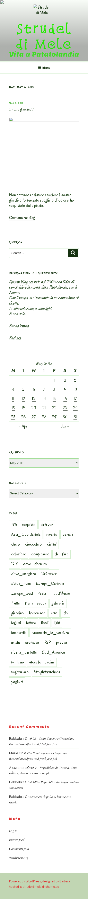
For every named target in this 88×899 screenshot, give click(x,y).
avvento (51, 534)
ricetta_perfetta (24, 652)
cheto (15, 544)
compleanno (40, 554)
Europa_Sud (22, 593)
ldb (65, 613)
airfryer (47, 524)
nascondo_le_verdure (50, 632)
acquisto (28, 524)
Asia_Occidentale (26, 534)
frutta (15, 603)
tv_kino (17, 662)
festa (42, 593)
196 (14, 524)
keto (54, 613)
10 (75, 389)
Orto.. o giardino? (21, 109)
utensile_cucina (41, 662)
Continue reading (22, 217)
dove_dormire (35, 564)
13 (34, 399)
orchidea (32, 642)
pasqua (61, 642)
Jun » (65, 426)
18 (13, 408)
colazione (18, 554)
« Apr (23, 426)
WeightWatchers (47, 672)
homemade (37, 613)
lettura (31, 623)
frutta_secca (35, 603)
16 (65, 399)
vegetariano (20, 672)
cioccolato (33, 544)
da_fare (61, 554)
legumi (16, 623)
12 (23, 399)
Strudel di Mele (44, 36)
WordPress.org (18, 857)
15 (54, 399)
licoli (45, 623)
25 (13, 417)
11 (13, 399)
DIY (14, 564)
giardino (17, 613)
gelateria (58, 603)
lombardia (18, 632)
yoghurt (17, 682)
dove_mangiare (23, 573)
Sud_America (53, 652)
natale (15, 642)
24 (75, 408)
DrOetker (49, 573)
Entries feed (16, 839)
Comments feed (19, 848)
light (57, 623)
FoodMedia (60, 593)
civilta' (51, 544)
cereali (68, 534)
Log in (13, 830)
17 (75, 399)
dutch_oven (21, 583)
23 (65, 408)
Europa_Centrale (50, 583)
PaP (47, 642)
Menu (46, 67)
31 (75, 417)
